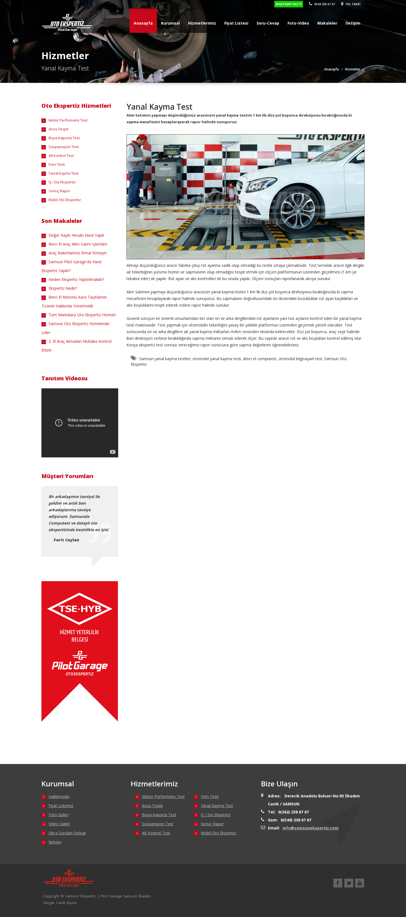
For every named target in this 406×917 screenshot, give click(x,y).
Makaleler (327, 23)
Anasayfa (143, 23)
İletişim (353, 23)
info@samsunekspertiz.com (311, 828)
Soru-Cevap (268, 23)
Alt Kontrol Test (61, 155)
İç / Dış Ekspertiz (62, 182)
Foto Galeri (58, 814)
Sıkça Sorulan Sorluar (67, 833)
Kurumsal (170, 23)
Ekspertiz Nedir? (63, 288)
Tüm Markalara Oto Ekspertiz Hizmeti (82, 314)
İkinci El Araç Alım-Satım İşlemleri (78, 244)
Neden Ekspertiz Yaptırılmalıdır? (76, 279)
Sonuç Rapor (59, 190)
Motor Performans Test (68, 120)
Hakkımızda (59, 796)
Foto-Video (298, 23)
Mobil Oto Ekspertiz (65, 199)
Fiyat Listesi (236, 23)
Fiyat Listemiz (61, 805)
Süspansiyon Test (64, 146)
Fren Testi (57, 164)
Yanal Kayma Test (63, 173)
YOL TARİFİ (352, 4)
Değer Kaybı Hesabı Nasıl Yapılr (76, 235)
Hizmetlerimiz (202, 23)
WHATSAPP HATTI (289, 4)
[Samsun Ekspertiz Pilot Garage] (66, 19)
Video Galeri (59, 823)
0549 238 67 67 (324, 4)
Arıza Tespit (58, 129)
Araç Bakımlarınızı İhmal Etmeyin (78, 252)
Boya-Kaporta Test (64, 137)
